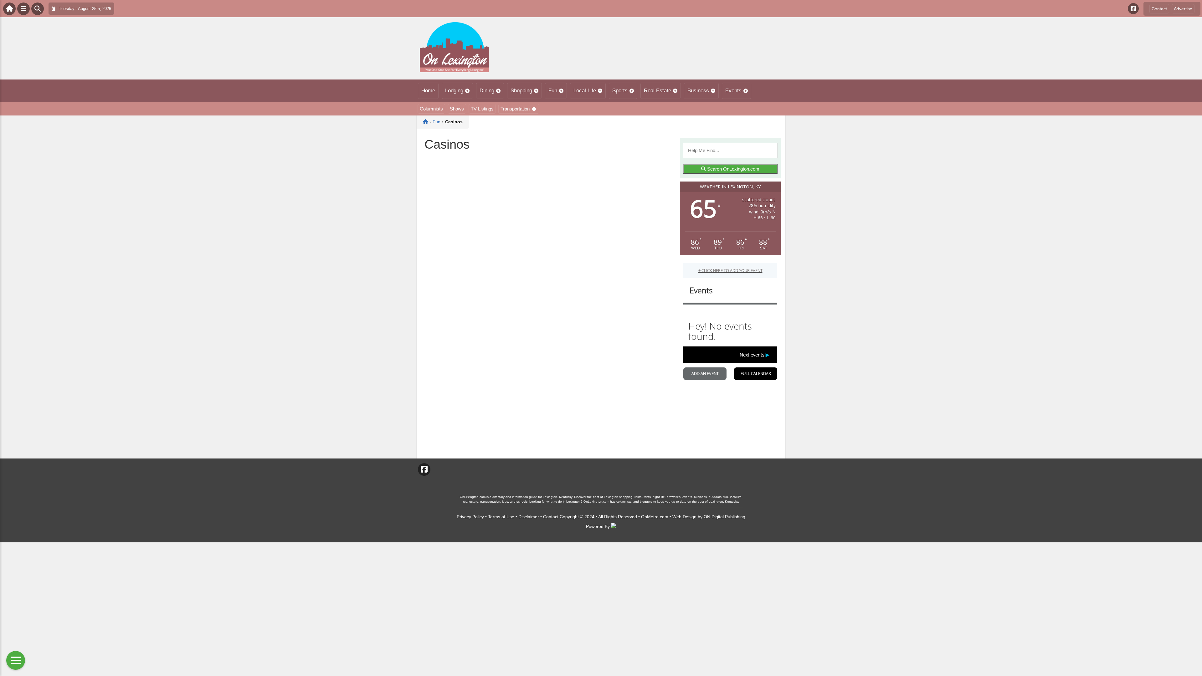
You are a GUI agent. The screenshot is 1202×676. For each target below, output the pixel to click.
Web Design (684, 516)
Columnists (431, 108)
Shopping (521, 91)
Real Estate (657, 91)
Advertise (1183, 8)
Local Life (584, 91)
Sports (620, 91)
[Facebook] (1133, 8)
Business (698, 91)
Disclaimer (528, 516)
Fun (552, 91)
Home (428, 91)
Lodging (454, 91)
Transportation (515, 108)
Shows (457, 108)
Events (733, 91)
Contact (1159, 8)
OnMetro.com (654, 516)
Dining (487, 91)
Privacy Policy (470, 516)
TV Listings (482, 108)
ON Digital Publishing (724, 516)
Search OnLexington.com (732, 169)
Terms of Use (501, 516)
